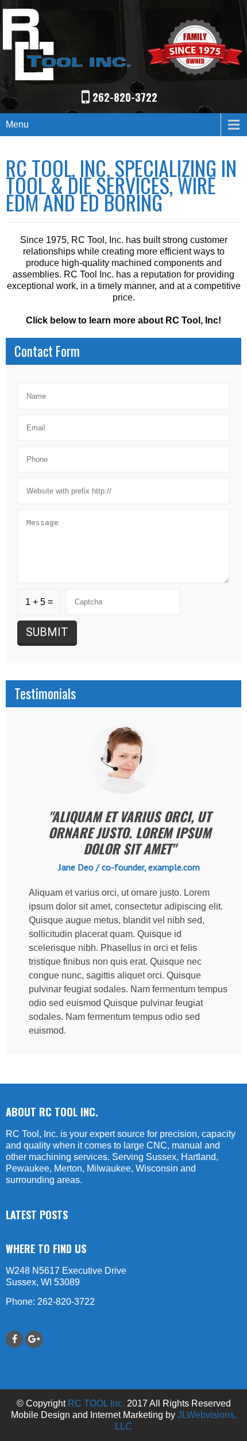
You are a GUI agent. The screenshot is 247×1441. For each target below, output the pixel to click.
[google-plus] (34, 1339)
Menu (17, 124)
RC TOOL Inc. (96, 1403)
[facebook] (14, 1339)
